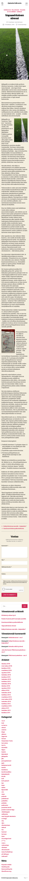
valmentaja (5, 845)
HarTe (3, 745)
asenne (3, 730)
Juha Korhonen (19, 22)
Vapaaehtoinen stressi (8, 626)
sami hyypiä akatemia (8, 816)
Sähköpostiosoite (6, 567)
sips (2, 823)
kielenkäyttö (5, 774)
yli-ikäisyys (5, 854)
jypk (2, 763)
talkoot (3, 827)
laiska (3, 787)
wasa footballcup (7, 852)
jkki (2, 758)
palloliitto (4, 801)
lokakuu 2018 (5, 663)
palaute (3, 796)
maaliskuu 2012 (6, 706)
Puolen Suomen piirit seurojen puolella (13, 619)
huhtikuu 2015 (6, 681)
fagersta (4, 736)
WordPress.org (6, 871)
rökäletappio (5, 812)
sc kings (4, 818)
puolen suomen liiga (7, 809)
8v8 (2, 723)
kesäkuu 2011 (5, 712)
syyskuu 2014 (5, 688)
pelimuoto (4, 805)
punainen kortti (6, 807)
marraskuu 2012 (6, 699)
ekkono (3, 734)
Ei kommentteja (22, 24)
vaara (3, 843)
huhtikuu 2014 (6, 695)
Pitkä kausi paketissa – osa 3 (18, 655)
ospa (3, 794)
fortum (3, 738)
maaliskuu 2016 (6, 670)
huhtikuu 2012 (6, 703)
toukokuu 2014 (6, 692)
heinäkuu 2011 (6, 710)
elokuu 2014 (5, 690)
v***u (3, 841)
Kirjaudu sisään (6, 864)
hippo (3, 750)
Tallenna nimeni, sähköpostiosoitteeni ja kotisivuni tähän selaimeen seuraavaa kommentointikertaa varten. (15, 582)
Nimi (3, 560)
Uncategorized (6, 838)
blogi (3, 732)
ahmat (3, 727)
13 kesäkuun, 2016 (9, 24)
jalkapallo (4, 756)
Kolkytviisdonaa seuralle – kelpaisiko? (13, 629)
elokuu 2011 (5, 708)
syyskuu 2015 (5, 672)
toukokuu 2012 (6, 701)
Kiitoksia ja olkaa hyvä (8, 615)
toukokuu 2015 (6, 679)
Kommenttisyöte (6, 869)
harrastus (7, 9)
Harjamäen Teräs (7, 741)
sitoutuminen (11, 11)
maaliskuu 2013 (6, 697)
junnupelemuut (6, 761)
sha (2, 821)
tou (2, 829)
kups (3, 785)
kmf (2, 778)
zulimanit (4, 856)
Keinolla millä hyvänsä (16, 646)
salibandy (4, 814)
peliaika (22, 9)
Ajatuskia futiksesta (14, 3)
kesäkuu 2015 (5, 677)
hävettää (4, 747)
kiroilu (3, 776)
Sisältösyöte (5, 867)
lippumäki (4, 789)
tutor (3, 836)
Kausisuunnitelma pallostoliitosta (12, 622)
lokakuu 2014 (5, 686)
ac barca (4, 725)
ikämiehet (4, 754)
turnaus (19, 11)
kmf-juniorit (5, 781)
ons (2, 792)
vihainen (4, 847)
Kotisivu (3, 574)
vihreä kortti (5, 849)
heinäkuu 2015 (6, 675)
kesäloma (4, 769)
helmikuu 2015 (6, 683)
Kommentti (4, 545)
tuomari (4, 832)
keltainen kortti (6, 765)
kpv (2, 783)
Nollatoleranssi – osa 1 (16, 637)
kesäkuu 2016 (5, 668)
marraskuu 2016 (6, 666)
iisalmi (3, 752)
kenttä (3, 767)
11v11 (3, 721)
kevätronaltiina (6, 772)
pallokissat (15, 9)
